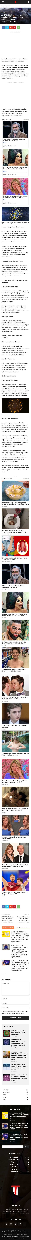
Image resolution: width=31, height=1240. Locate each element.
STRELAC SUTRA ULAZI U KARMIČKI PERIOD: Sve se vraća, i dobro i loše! (19, 1077)
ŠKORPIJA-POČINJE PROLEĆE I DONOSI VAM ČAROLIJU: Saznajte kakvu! (19, 1067)
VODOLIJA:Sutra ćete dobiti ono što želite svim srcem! (18, 1032)
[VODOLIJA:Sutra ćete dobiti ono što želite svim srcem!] (6, 1033)
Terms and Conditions (17, 1232)
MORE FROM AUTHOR (21, 928)
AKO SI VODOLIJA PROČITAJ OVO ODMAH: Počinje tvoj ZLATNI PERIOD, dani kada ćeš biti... (19, 1126)
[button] (28, 2)
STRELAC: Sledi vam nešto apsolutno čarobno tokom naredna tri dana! (8, 919)
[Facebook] (6, 1224)
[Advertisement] (15, 44)
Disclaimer (13, 1230)
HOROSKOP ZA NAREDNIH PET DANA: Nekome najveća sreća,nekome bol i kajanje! (18, 1043)
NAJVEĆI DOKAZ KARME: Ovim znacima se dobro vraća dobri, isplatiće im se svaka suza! (19, 1055)
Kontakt (27, 1232)
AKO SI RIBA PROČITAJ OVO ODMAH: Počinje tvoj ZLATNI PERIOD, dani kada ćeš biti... (19, 1115)
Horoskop (7, 6)
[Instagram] (11, 1224)
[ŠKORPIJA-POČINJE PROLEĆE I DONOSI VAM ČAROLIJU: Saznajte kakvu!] (6, 1067)
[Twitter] (15, 1224)
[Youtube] (24, 1224)
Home (2, 6)
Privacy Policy (21, 1230)
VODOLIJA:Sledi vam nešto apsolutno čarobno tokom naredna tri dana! (23, 919)
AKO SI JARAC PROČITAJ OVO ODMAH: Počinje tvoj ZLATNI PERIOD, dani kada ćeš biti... (19, 1137)
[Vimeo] (20, 1224)
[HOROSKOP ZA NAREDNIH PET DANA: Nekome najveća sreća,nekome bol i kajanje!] (6, 1042)
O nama (7, 1230)
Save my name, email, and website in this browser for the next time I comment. (15, 1012)
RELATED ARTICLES (8, 928)
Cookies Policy (6, 1232)
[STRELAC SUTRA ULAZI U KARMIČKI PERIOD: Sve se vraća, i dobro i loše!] (6, 1077)
